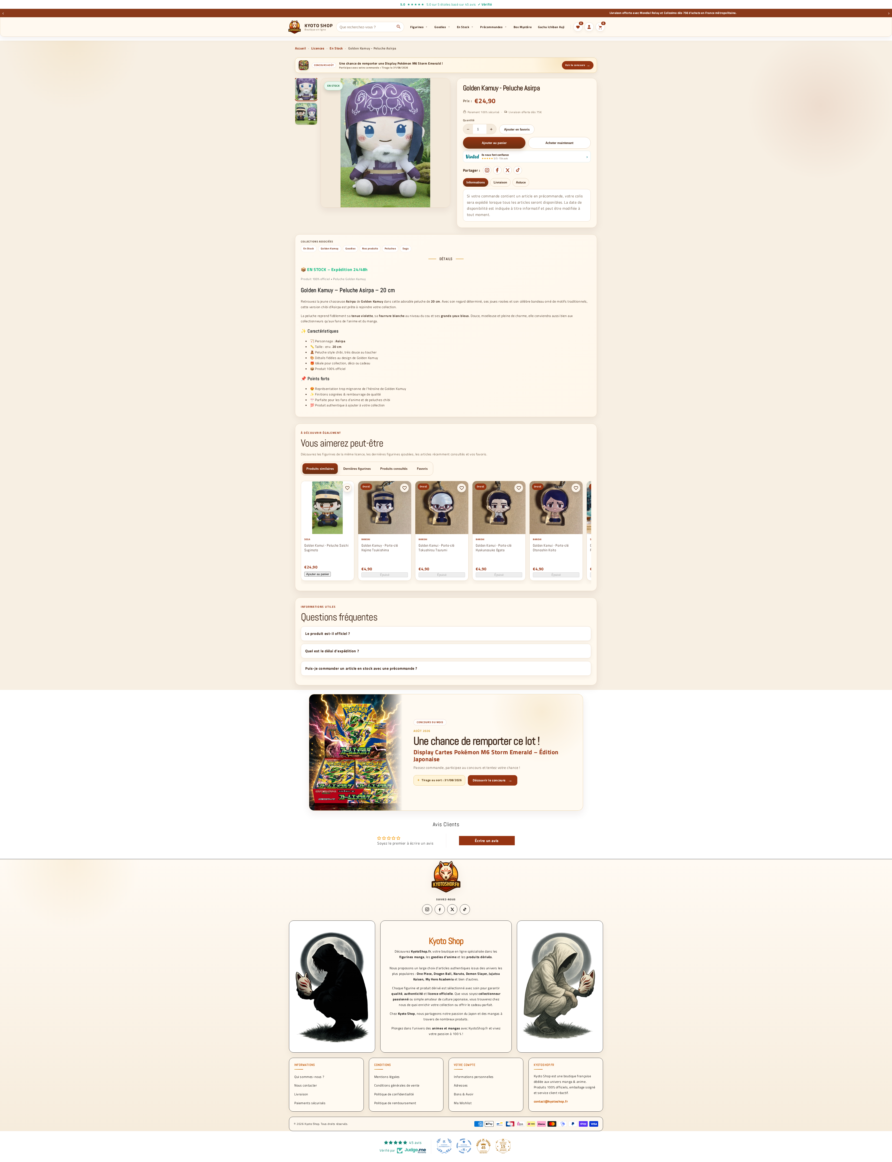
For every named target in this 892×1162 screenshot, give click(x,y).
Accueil (300, 48)
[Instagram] (487, 170)
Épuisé (384, 575)
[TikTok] (518, 170)
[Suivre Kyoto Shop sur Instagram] (427, 909)
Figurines (416, 27)
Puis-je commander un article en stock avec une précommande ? (361, 668)
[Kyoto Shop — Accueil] (446, 876)
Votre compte (465, 1065)
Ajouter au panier (317, 574)
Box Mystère (523, 27)
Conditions (382, 1065)
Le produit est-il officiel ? (327, 633)
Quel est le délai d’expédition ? (332, 651)
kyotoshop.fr (544, 1065)
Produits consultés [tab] (393, 468)
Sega (406, 248)
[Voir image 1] (306, 89)
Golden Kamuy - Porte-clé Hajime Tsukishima (379, 547)
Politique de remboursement (395, 1102)
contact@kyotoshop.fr (551, 1101)
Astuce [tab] (521, 182)
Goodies (440, 27)
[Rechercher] (398, 27)
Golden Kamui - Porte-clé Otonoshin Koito (551, 547)
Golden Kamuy (330, 248)
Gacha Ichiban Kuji (551, 27)
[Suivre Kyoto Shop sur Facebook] (440, 909)
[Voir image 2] (306, 114)
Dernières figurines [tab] (357, 468)
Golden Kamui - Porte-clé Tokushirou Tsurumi (437, 547)
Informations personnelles (474, 1076)
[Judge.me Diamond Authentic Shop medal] (444, 1146)
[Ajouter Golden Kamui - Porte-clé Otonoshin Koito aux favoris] (575, 487)
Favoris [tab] (422, 468)
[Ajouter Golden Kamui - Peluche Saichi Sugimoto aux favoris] (347, 487)
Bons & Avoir (463, 1094)
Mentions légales (387, 1076)
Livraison (301, 1094)
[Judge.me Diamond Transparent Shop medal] (463, 1146)
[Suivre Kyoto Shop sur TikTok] (465, 909)
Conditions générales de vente (397, 1085)
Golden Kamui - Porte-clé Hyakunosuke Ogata (494, 547)
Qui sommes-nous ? (309, 1076)
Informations (304, 1065)
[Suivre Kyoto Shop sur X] (452, 909)
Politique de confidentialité (394, 1094)
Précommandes (491, 27)
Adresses (461, 1085)
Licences (318, 48)
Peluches (390, 248)
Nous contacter (305, 1085)
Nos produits (370, 248)
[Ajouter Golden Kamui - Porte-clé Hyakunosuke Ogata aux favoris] (518, 487)
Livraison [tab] (500, 182)
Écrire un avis (486, 841)
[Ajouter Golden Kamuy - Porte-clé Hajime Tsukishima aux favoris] (404, 487)
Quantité (469, 120)
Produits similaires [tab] (320, 468)
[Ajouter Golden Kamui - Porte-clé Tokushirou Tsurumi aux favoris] (461, 487)
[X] (507, 170)
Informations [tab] (475, 182)
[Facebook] (497, 170)
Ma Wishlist (463, 1102)
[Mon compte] (589, 27)
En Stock (463, 27)
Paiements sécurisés (309, 1102)
